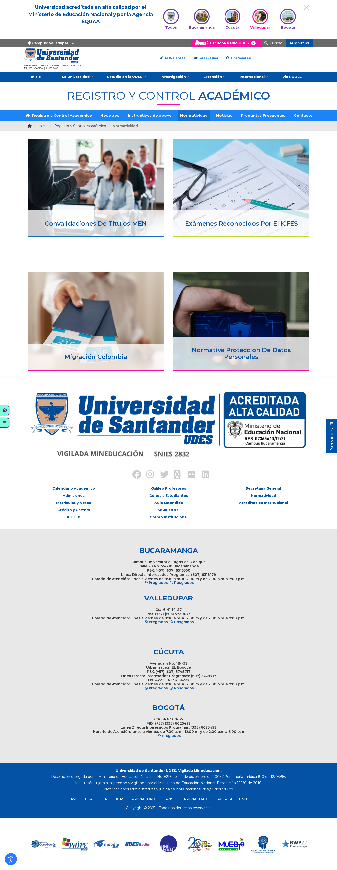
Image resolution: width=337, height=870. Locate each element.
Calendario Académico (73, 488)
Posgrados (184, 582)
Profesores (240, 58)
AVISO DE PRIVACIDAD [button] (186, 799)
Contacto (303, 115)
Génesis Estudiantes (168, 495)
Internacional (252, 77)
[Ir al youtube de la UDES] (175, 475)
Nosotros (109, 115)
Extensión (212, 77)
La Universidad (76, 77)
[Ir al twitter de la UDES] (161, 475)
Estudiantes (175, 58)
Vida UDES (292, 77)
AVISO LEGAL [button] (83, 799)
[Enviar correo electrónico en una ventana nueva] (204, 789)
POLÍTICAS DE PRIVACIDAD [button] (130, 799)
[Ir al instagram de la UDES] (147, 475)
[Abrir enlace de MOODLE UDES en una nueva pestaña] (106, 844)
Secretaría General (263, 488)
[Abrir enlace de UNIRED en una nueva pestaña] (168, 844)
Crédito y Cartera (73, 510)
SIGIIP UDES (169, 510)
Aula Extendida (168, 502)
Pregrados (158, 582)
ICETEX (73, 517)
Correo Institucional (168, 517)
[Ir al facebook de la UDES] (134, 475)
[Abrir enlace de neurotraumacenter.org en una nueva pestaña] (262, 844)
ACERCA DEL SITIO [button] (234, 799)
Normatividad (194, 115)
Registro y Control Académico (61, 115)
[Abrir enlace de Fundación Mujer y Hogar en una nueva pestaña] (200, 844)
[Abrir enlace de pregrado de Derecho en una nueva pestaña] (43, 844)
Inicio (36, 77)
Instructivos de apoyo (150, 115)
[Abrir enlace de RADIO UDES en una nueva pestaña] (137, 844)
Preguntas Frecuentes (263, 115)
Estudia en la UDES (125, 77)
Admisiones (74, 495)
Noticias (224, 115)
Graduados (208, 58)
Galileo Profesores (168, 488)
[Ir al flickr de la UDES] (189, 475)
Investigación (173, 77)
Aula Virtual (299, 43)
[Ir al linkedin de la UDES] (203, 475)
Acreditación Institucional (263, 502)
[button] (11, 859)
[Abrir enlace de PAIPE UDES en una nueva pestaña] (74, 844)
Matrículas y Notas (73, 502)
